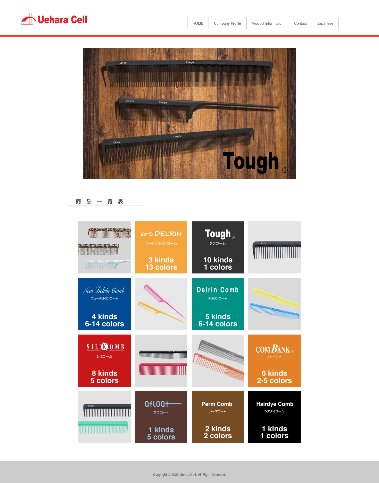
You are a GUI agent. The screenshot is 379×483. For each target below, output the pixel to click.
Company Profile (227, 23)
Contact (300, 23)
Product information (268, 23)
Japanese (325, 23)
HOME (198, 23)
